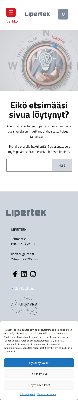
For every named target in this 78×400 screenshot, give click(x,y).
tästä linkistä (60, 151)
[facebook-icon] (15, 274)
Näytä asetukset (39, 385)
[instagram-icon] (24, 274)
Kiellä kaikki (39, 374)
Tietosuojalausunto (46, 394)
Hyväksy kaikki (39, 363)
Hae (62, 165)
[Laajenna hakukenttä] (63, 14)
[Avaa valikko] (11, 12)
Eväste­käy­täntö (27, 394)
